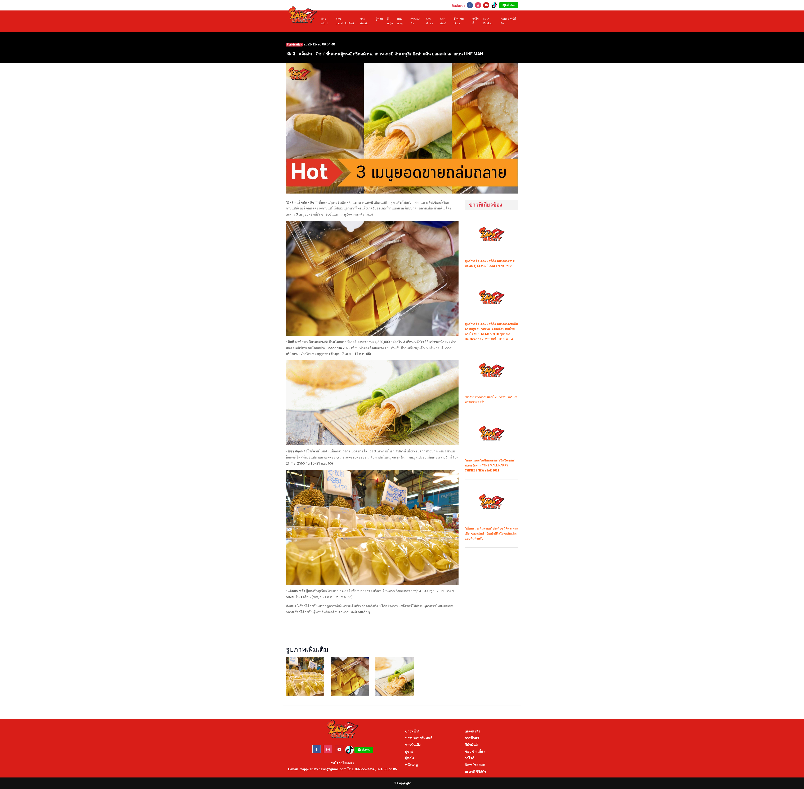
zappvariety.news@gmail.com (323, 769)
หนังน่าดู (400, 21)
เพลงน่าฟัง (415, 21)
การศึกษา (429, 21)
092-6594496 (365, 769)
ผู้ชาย (379, 19)
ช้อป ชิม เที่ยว (459, 21)
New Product (487, 21)
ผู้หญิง (390, 21)
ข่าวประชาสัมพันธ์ (344, 21)
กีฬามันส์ (443, 21)
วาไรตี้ (475, 21)
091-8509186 (387, 769)
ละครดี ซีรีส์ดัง (508, 21)
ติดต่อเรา (458, 6)
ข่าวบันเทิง (364, 21)
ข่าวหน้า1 (324, 21)
